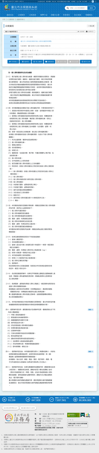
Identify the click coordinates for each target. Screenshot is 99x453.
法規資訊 (11, 19)
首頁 (3, 19)
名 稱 (13, 41)
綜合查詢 (77, 15)
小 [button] (89, 1)
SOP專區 (73, 1)
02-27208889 (57, 418)
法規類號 (13, 37)
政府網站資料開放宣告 (10, 408)
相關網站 (88, 15)
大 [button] (95, 1)
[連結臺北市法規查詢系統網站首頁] (20, 7)
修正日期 (13, 50)
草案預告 (66, 15)
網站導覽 (48, 1)
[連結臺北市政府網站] (87, 415)
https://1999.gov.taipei (51, 423)
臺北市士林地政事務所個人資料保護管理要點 (36, 41)
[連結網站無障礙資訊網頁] (73, 415)
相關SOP (90, 309)
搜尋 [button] (91, 8)
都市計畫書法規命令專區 (63, 1)
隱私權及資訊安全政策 (28, 408)
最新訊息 (10, 15)
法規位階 (13, 46)
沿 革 (13, 55)
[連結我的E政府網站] (83, 415)
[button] (91, 26)
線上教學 (84, 1)
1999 (44, 418)
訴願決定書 (55, 15)
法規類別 (21, 15)
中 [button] (92, 1)
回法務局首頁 (41, 1)
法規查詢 (32, 15)
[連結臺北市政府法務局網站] (17, 418)
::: (1, 18)
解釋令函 (43, 15)
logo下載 (78, 1)
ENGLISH (54, 1)
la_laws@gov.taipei (49, 425)
